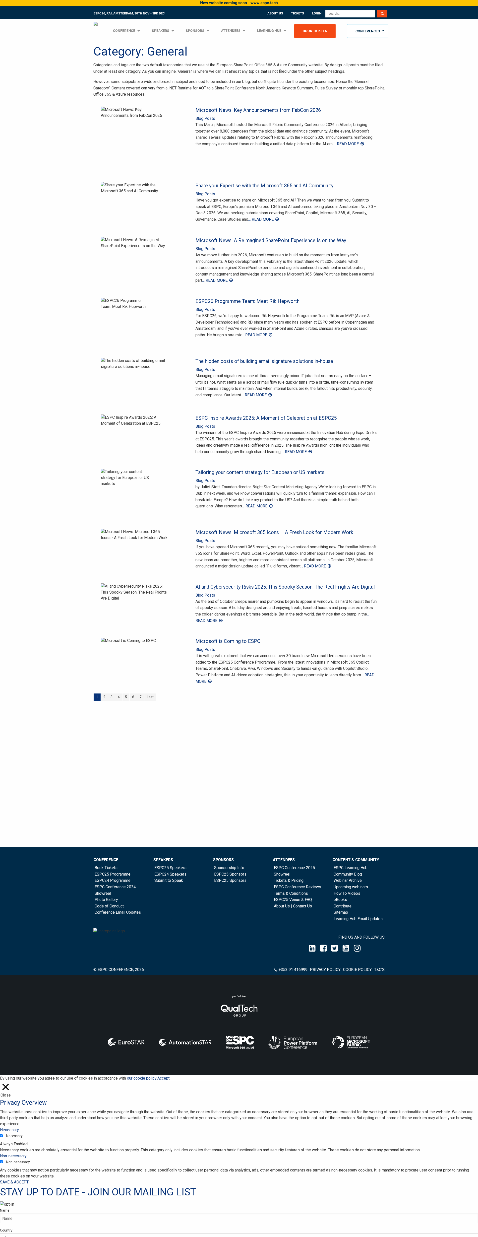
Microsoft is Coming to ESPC (227, 641)
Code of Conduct (109, 906)
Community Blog (348, 874)
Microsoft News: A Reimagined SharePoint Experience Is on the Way (270, 240)
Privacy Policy (325, 969)
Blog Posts (205, 118)
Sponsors (195, 31)
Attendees (230, 31)
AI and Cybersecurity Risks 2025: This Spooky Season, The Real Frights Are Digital (285, 587)
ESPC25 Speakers (170, 867)
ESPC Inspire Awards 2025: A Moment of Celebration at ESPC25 (266, 418)
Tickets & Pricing (288, 880)
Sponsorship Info (229, 867)
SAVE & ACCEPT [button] (14, 1182)
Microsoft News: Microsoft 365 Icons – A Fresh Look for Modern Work (274, 532)
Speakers (163, 859)
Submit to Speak (168, 880)
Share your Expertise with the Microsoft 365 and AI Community (264, 186)
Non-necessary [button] (13, 1156)
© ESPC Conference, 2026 (118, 969)
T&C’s (379, 969)
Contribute (343, 906)
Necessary (14, 1136)
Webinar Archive (348, 880)
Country (6, 1230)
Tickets (297, 13)
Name (4, 1210)
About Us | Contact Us (293, 906)
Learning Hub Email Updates (358, 918)
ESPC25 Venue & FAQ (293, 899)
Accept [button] (163, 1078)
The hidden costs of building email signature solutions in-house (264, 361)
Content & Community (356, 859)
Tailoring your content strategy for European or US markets (259, 472)
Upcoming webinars (351, 887)
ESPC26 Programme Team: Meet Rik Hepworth (247, 301)
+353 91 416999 (293, 969)
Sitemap (341, 912)
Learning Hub (269, 31)
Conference (106, 859)
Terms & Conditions (291, 893)
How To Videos (347, 893)
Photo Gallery (106, 899)
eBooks (340, 899)
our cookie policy (142, 1078)
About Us (275, 13)
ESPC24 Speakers (170, 874)
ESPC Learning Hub (350, 867)
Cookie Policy (357, 969)
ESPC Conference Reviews (297, 887)
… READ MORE (346, 143)
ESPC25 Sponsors (230, 874)
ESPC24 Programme (112, 880)
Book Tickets (106, 867)
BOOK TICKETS (315, 31)
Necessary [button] (9, 1129)
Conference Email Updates (118, 912)
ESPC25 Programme (112, 874)
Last (150, 697)
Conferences (368, 31)
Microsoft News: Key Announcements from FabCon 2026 (258, 110)
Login (316, 13)
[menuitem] (96, 31)
